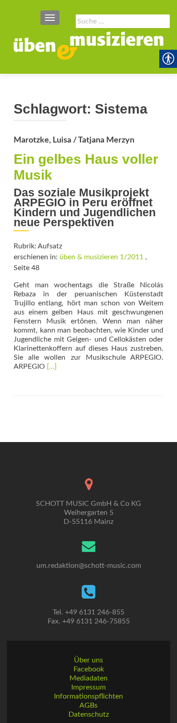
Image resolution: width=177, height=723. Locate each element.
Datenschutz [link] (89, 714)
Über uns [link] (88, 660)
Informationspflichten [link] (88, 696)
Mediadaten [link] (88, 678)
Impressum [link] (88, 687)
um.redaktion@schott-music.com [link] (88, 565)
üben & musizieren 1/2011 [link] (101, 257)
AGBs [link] (88, 705)
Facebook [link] (89, 669)
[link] (88, 46)
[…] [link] (52, 366)
